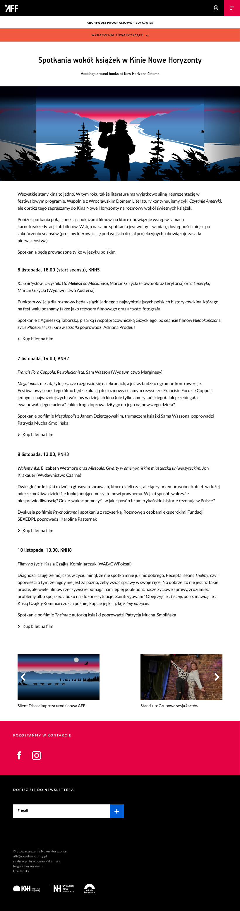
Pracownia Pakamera (44, 861)
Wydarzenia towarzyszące (117, 35)
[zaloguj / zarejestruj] (216, 8)
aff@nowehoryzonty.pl (30, 856)
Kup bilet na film (38, 338)
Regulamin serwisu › (28, 866)
